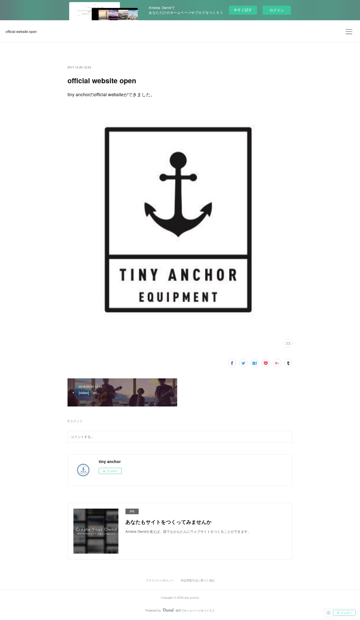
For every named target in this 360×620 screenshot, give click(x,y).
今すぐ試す (243, 9)
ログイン (276, 10)
